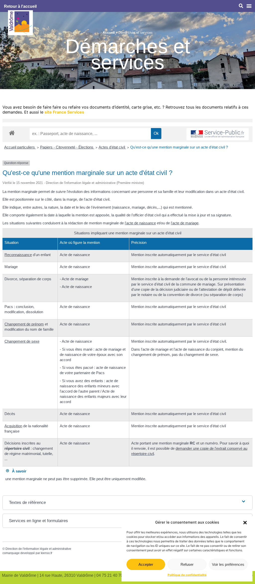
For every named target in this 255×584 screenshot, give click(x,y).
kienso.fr (46, 553)
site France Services (64, 112)
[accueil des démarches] (11, 132)
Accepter (145, 564)
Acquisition (13, 426)
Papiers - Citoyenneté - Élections (67, 147)
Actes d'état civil (112, 147)
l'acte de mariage (184, 223)
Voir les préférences (228, 564)
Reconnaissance (18, 255)
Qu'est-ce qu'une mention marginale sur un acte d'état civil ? (179, 147)
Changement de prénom (24, 324)
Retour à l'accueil (20, 6)
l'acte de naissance (140, 223)
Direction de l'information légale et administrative (38, 549)
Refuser (187, 564)
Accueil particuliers (20, 147)
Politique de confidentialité (187, 575)
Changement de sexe (21, 341)
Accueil (109, 32)
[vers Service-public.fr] (218, 134)
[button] (245, 522)
